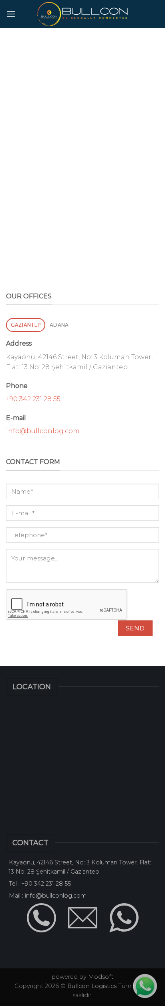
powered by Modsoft (82, 976)
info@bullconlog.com (43, 431)
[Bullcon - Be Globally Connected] (82, 14)
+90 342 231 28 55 (33, 399)
